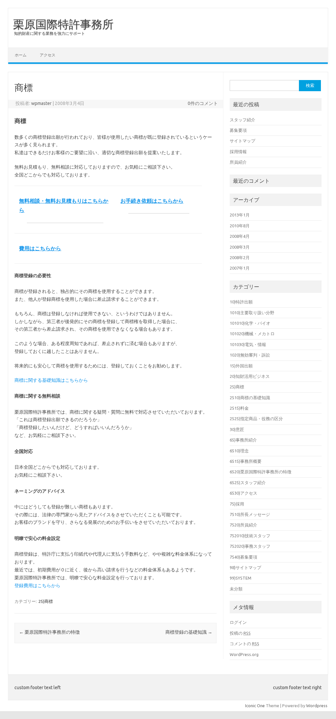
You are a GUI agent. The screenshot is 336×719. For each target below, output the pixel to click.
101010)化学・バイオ (250, 323)
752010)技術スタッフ (250, 535)
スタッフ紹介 (242, 119)
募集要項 (238, 130)
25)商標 (45, 601)
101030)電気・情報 (248, 344)
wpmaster (41, 103)
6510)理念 (239, 450)
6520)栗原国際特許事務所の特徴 (260, 471)
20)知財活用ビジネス (250, 376)
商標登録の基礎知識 (188, 632)
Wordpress (316, 705)
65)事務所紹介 (243, 440)
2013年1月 (240, 215)
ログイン (238, 622)
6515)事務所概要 (246, 461)
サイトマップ (242, 140)
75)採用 (237, 504)
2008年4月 (240, 236)
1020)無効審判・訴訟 (250, 355)
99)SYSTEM (240, 578)
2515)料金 (239, 408)
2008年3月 (240, 247)
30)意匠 (237, 429)
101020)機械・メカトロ (252, 333)
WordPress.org (244, 654)
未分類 (236, 588)
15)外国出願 (241, 365)
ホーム (21, 55)
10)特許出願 (241, 301)
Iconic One (255, 705)
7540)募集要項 (243, 557)
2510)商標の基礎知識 (250, 397)
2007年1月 (240, 268)
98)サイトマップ (245, 567)
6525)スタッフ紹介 (248, 482)
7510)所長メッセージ (250, 514)
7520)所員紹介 (243, 525)
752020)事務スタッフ (250, 546)
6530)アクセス (243, 493)
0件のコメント (203, 103)
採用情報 (238, 151)
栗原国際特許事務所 (63, 24)
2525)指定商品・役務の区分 (256, 418)
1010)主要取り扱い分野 (252, 312)
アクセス (47, 55)
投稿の (240, 633)
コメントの (244, 643)
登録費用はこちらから (37, 585)
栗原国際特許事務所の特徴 (49, 632)
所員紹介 (238, 162)
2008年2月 (240, 257)
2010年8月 (240, 225)
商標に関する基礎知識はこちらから (51, 380)
